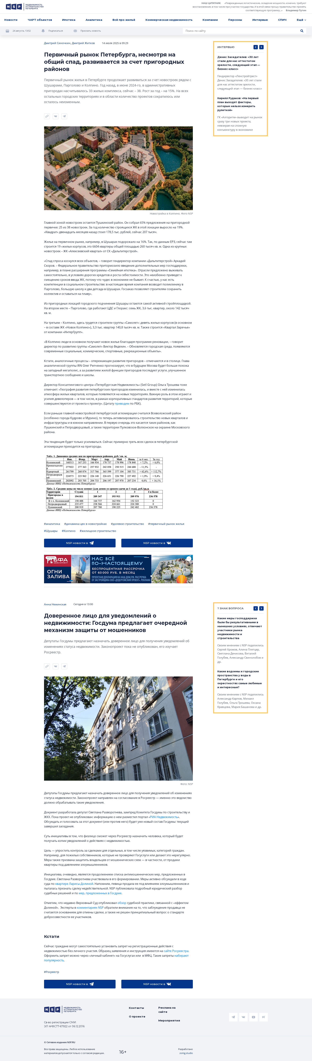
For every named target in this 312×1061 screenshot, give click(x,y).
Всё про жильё (123, 19)
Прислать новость (91, 30)
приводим (122, 403)
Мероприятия (169, 1020)
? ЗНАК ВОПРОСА (230, 608)
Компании (210, 19)
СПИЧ (282, 19)
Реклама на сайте (167, 1010)
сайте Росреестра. (176, 951)
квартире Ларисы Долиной (74, 884)
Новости (11, 19)
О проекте (137, 1016)
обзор (122, 903)
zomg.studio (186, 1053)
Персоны (235, 19)
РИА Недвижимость (164, 817)
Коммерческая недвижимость (169, 19)
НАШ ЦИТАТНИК (211, 3)
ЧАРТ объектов (40, 19)
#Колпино (68, 531)
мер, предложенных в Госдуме (100, 893)
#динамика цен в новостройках (85, 524)
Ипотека (68, 19)
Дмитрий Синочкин (57, 43)
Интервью (260, 19)
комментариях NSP (90, 908)
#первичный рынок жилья (166, 524)
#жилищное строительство (98, 531)
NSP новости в (77, 543)
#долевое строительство (127, 524)
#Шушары (51, 531)
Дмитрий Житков (83, 43)
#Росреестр (51, 972)
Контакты (136, 1008)
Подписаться (55, 30)
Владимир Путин (296, 10)
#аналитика (52, 524)
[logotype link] (25, 6)
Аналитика (94, 19)
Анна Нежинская (55, 604)
